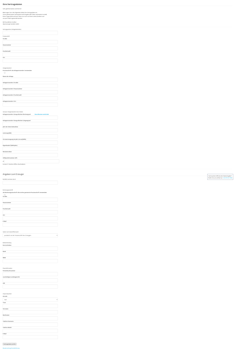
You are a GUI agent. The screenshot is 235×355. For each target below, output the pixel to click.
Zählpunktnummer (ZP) (10, 158)
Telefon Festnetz (8, 321)
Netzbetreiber (7, 151)
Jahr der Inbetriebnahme (10, 127)
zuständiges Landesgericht (11, 277)
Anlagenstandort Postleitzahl (12, 95)
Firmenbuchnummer (9, 271)
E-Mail (4, 221)
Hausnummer (7, 45)
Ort (4, 57)
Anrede (5, 296)
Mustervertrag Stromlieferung (11, 348)
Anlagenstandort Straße (10, 82)
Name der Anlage (8, 76)
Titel (4, 302)
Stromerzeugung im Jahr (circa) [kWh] (14, 139)
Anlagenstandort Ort (9, 101)
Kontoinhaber (7, 245)
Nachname (6, 315)
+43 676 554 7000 (227, 178)
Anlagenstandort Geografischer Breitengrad (26, 114)
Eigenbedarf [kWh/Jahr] (10, 145)
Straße (5, 38)
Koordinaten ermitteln (42, 114)
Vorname (5, 309)
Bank (4, 251)
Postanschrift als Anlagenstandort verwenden (17, 70)
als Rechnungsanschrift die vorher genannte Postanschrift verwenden (25, 192)
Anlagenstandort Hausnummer (12, 89)
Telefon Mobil (7, 327)
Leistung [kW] (7, 133)
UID (4, 283)
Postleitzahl (6, 51)
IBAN (4, 257)
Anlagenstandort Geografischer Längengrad (16, 120)
